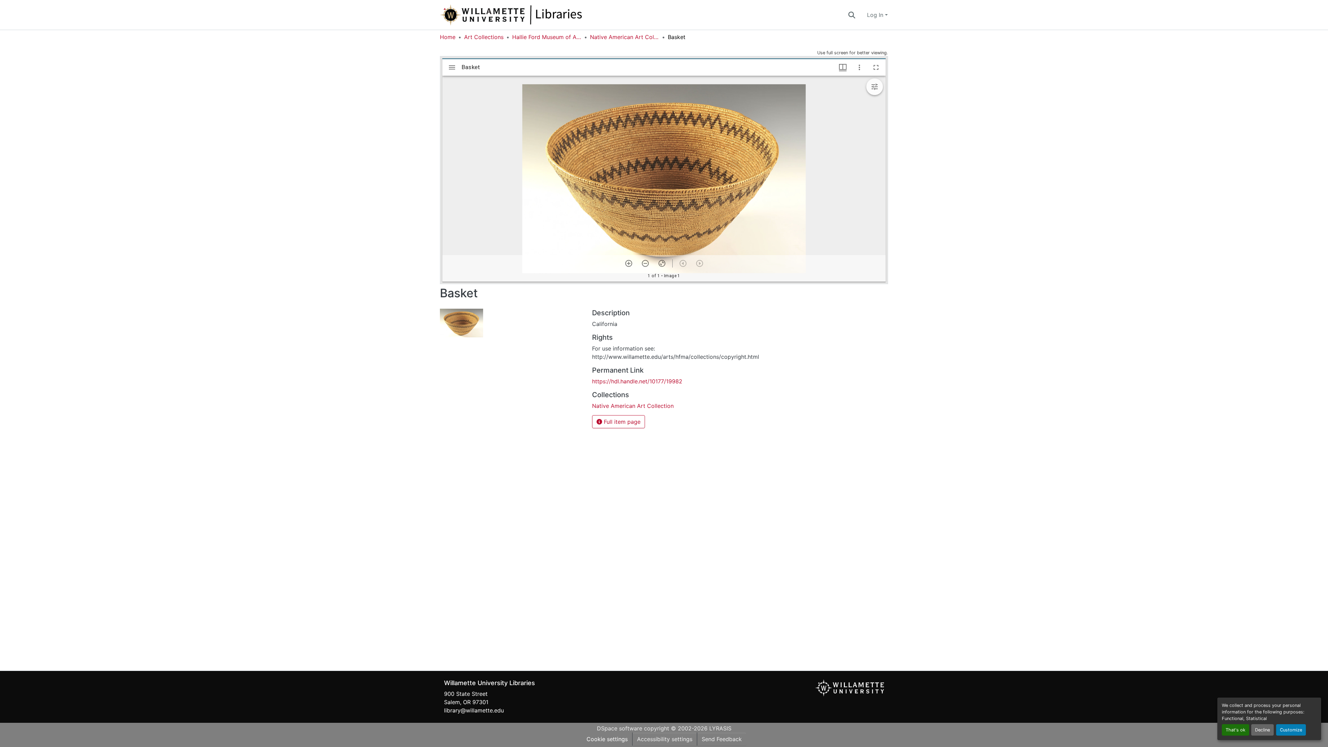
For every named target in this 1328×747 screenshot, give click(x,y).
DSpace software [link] (619, 728)
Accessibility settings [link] (664, 739)
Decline (1262, 729)
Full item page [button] (621, 421)
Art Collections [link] (484, 37)
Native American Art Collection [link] (624, 37)
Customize (1291, 729)
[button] (534, 15)
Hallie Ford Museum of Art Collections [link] (546, 37)
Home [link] (447, 37)
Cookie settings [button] (607, 739)
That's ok (1235, 729)
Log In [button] (876, 14)
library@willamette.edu (474, 710)
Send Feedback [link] (722, 739)
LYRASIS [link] (720, 728)
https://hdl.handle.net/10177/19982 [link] (637, 381)
